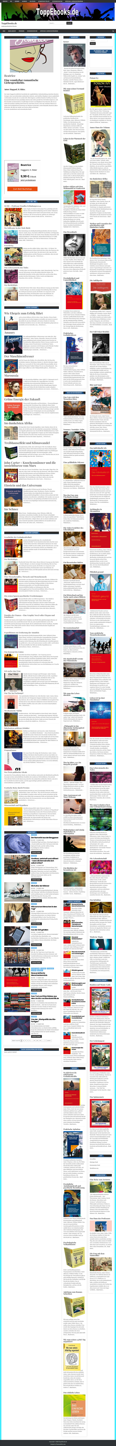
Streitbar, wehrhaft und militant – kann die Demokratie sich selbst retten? (44, 860)
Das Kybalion (95, 900)
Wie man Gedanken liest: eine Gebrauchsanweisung (101, 806)
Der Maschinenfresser (19, 356)
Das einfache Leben (71, 1392)
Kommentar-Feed (95, 1165)
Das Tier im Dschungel (13, 693)
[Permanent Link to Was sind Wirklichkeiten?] (67, 940)
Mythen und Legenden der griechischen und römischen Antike (101, 225)
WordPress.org (94, 1168)
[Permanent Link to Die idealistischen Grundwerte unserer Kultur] (67, 1002)
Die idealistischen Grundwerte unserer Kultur (78, 1001)
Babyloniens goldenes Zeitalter (16, 728)
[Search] (113, 31)
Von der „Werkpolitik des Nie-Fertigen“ (43, 1020)
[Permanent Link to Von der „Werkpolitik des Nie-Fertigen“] (17, 1025)
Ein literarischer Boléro (73, 562)
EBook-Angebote (12, 31)
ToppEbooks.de (9, 23)
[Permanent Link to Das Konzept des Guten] (67, 1050)
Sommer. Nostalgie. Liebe (73, 429)
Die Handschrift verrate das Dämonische (73, 659)
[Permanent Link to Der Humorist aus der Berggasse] (17, 844)
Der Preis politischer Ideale (15, 772)
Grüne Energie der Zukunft (22, 399)
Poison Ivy (94, 78)
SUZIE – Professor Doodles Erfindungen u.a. (22, 206)
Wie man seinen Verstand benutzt (73, 89)
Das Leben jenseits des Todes (16, 267)
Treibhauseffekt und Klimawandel (27, 443)
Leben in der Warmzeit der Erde (74, 139)
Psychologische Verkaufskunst (69, 1243)
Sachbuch (24, 1)
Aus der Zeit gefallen (39, 930)
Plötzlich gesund (77, 970)
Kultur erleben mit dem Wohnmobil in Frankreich (74, 187)
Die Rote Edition (35, 968)
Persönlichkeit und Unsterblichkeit (71, 279)
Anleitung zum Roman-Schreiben (73, 1293)
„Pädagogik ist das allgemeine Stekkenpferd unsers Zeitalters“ (73, 728)
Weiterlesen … (49, 216)
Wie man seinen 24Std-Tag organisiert (74, 1340)
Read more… (71, 83)
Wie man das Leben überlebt (71, 694)
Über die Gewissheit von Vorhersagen (78, 953)
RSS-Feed (33, 840)
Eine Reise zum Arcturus (100, 1179)
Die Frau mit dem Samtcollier (97, 1254)
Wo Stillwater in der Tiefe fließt (17, 228)
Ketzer (66, 41)
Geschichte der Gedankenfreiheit (18, 537)
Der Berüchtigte (11, 285)
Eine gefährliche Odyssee (73, 462)
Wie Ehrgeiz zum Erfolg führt (23, 313)
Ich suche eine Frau (12, 671)
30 (40, 1040)
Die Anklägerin (96, 280)
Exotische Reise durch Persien (16, 787)
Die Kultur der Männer (40, 886)
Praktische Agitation (71, 1129)
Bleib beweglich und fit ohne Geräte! (78, 984)
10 (34, 1040)
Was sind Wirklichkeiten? (77, 938)
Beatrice (9, 76)
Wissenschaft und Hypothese (16, 805)
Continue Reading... (36, 852)
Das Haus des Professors (100, 1218)
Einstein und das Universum (23, 485)
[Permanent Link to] (17, 957)
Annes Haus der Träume (100, 127)
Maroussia (11, 375)
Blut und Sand (96, 385)
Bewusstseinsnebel (71, 628)
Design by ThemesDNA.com (58, 1444)
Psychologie (50, 968)
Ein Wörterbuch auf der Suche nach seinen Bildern (74, 596)
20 (37, 1040)
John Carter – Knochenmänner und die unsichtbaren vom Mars (30, 464)
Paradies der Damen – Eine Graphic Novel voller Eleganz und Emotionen (29, 616)
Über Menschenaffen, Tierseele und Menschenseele (25, 576)
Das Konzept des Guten (13, 652)
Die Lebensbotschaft (98, 858)
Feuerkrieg (8, 245)
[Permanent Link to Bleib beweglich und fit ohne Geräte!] (67, 986)
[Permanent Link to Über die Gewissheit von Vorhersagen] (67, 954)
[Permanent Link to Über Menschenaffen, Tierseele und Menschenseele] (67, 923)
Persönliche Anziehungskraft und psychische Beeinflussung (74, 1186)
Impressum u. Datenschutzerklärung (74, 1)
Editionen (17, 1)
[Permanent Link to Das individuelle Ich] (67, 1035)
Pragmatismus (10, 750)
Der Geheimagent (97, 1041)
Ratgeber (34, 970)
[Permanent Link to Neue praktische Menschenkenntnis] (17, 977)
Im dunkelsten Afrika (18, 423)
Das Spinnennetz (97, 1097)
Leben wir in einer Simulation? (97, 699)
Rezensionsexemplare (57, 1)
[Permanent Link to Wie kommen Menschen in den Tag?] (17, 913)
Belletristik (32, 1)
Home (4, 31)
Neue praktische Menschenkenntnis (39, 974)
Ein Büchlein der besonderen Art (70, 869)
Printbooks (21, 31)
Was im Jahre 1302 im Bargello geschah (72, 763)
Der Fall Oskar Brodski (99, 331)
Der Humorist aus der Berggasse (44, 837)
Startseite (5, 1)
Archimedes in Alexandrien (96, 510)
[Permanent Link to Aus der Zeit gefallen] (17, 936)
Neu (11, 1)
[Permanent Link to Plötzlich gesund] (67, 973)
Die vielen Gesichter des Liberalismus (73, 529)
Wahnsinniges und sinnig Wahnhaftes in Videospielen (73, 831)
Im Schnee (11, 509)
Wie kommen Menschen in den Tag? (44, 907)
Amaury (9, 332)
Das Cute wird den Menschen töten (71, 398)
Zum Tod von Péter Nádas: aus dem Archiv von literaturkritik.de (45, 997)
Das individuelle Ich (78, 1033)
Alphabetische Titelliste (43, 1)
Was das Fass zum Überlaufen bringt (70, 496)
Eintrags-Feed (94, 1162)
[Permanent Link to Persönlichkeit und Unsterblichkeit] (67, 1019)
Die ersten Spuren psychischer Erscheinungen (23, 596)
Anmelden (93, 1159)
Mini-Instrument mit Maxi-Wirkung (72, 796)
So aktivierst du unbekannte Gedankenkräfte (70, 1074)
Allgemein (34, 835)
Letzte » (49, 1040)
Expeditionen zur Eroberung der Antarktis (21, 632)
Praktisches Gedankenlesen (69, 334)
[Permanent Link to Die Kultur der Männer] (17, 892)
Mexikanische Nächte (13, 710)
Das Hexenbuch (70, 232)
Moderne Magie (96, 937)
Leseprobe (43, 968)
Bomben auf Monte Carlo (100, 984)
